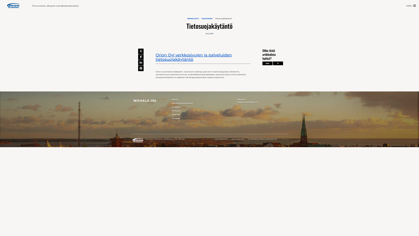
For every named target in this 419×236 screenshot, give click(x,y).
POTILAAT (176, 111)
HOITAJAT (176, 118)
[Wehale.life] (14, 5)
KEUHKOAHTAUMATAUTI (182, 103)
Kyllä (267, 63)
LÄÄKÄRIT (176, 115)
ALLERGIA (176, 107)
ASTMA (175, 99)
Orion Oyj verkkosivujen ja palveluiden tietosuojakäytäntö (194, 57)
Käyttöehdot (207, 18)
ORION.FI (241, 99)
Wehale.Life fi (193, 18)
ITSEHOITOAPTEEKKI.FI (247, 102)
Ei (278, 63)
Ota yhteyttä (238, 139)
